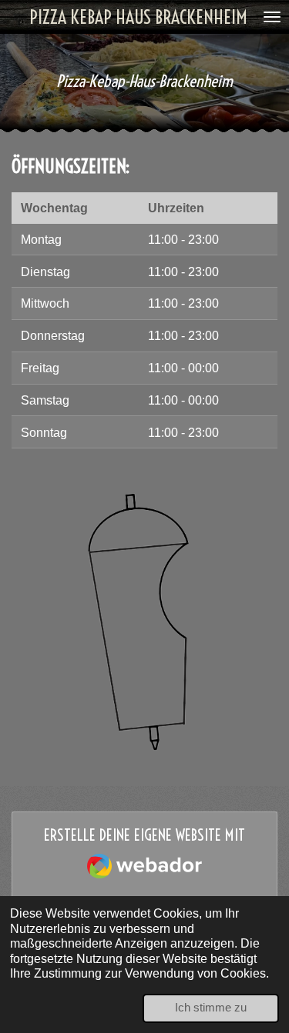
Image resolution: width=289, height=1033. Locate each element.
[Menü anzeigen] (272, 17)
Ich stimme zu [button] (211, 1007)
